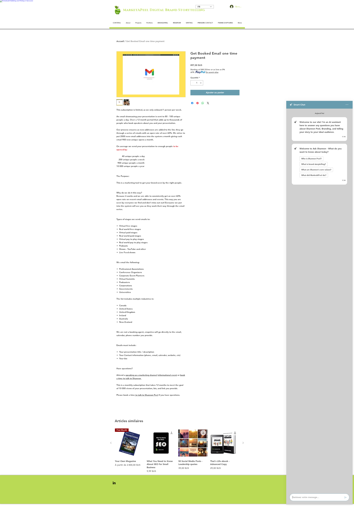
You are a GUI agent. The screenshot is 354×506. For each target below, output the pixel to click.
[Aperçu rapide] (161, 443)
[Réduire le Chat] (347, 105)
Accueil (120, 41)
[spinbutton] (196, 82)
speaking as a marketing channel (141, 375)
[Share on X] (208, 103)
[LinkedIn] (114, 483)
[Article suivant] (243, 443)
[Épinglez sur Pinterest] (197, 103)
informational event (167, 375)
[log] (319, 300)
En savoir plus (212, 72)
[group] (177, 450)
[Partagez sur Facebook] (192, 103)
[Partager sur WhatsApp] (202, 103)
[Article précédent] (111, 443)
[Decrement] (192, 82)
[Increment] (201, 82)
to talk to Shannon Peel (146, 395)
